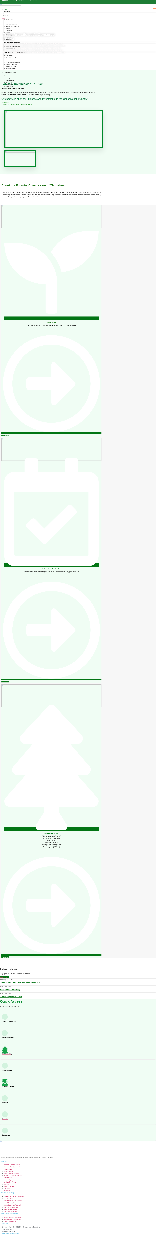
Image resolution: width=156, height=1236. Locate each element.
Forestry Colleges (10, 78)
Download (5, 102)
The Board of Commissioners (13, 1167)
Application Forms (10, 75)
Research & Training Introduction (15, 1196)
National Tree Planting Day (12, 26)
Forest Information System (12, 58)
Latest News (9, 30)
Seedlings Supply (10, 80)
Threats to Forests (10, 1221)
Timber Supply (9, 86)
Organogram (9, 28)
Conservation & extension (12, 1217)
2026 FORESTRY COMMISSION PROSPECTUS (20, 982)
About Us (7, 12)
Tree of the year (9, 1186)
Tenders (6, 1184)
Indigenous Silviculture (11, 64)
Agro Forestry (9, 55)
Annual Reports (10, 22)
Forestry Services (10, 72)
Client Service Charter (11, 24)
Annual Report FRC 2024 (11, 997)
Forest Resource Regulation (13, 62)
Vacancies (7, 1188)
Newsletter (7, 1191)
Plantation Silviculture (11, 68)
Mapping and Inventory (11, 66)
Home (5, 9)
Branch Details (9, 19)
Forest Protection (10, 60)
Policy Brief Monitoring (10, 989)
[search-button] (3, 19)
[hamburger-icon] (154, 9)
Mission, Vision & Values (12, 1165)
